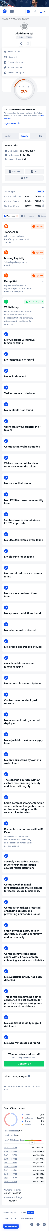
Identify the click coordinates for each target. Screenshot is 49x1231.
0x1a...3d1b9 (10, 1147)
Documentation (27, 1218)
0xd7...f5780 (10, 1155)
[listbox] (21, 43)
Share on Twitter (15, 67)
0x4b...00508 (10, 1166)
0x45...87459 (10, 1181)
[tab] (8, 136)
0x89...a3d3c (10, 1170)
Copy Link (12, 57)
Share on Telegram (16, 73)
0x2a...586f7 (10, 1178)
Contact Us (7, 1218)
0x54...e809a (10, 1162)
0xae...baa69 (10, 1151)
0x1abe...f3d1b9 (33, 201)
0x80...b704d (10, 1159)
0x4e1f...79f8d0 (33, 196)
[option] (24, 51)
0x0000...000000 (33, 206)
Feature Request (9, 1212)
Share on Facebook (16, 62)
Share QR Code (15, 51)
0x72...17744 (10, 1174)
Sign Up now (10, 123)
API (16, 1218)
